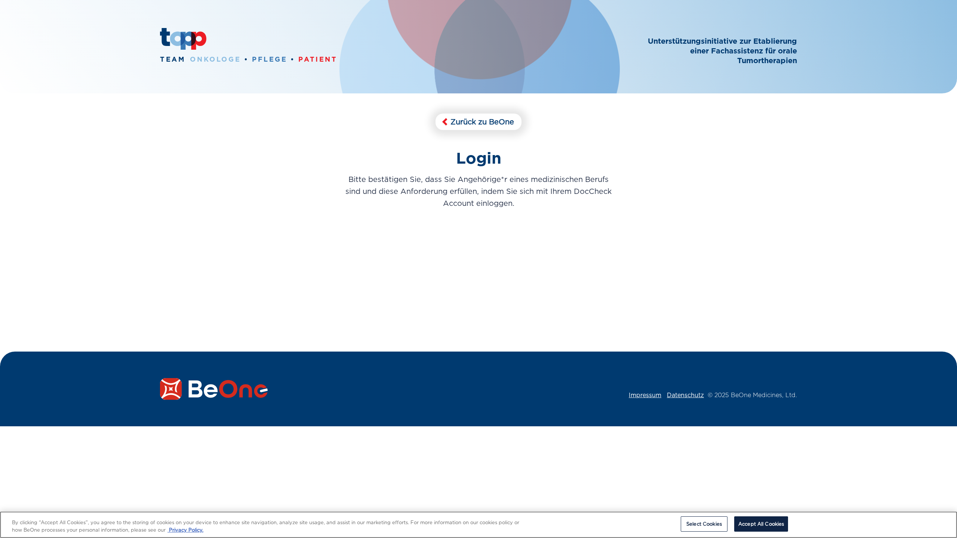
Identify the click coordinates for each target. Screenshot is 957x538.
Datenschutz (685, 395)
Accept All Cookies (761, 524)
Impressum (645, 395)
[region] (478, 524)
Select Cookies (704, 524)
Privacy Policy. (185, 530)
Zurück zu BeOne (481, 121)
